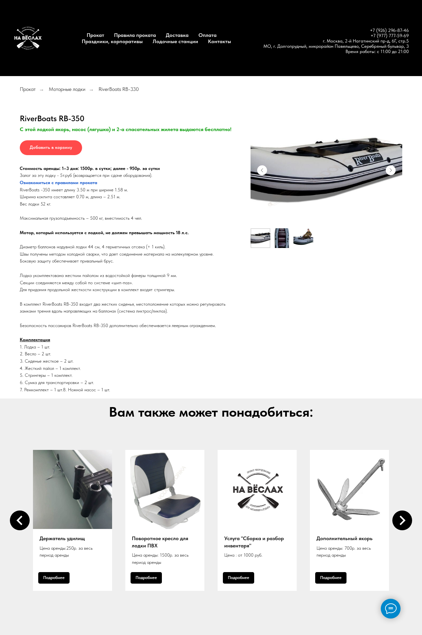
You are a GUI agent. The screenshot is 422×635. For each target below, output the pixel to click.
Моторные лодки (67, 89)
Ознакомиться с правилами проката (58, 182)
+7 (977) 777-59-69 (390, 35)
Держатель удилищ (62, 538)
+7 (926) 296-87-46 (389, 30)
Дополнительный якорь (344, 538)
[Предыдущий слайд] (262, 170)
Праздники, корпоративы (112, 41)
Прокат (95, 35)
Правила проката (135, 35)
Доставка (177, 35)
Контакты (219, 41)
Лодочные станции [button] (175, 41)
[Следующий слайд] (391, 170)
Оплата (207, 35)
